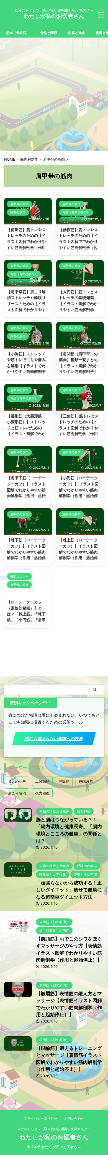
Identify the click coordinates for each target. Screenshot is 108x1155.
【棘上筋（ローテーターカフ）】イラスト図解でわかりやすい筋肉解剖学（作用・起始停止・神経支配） (78, 551)
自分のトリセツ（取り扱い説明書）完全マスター (54, 1129)
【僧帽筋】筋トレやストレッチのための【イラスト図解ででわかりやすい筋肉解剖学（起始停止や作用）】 (78, 241)
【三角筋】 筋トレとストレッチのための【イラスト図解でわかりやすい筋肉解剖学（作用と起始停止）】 (79, 428)
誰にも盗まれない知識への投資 (54, 738)
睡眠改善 (86, 781)
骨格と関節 (48, 33)
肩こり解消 (17, 793)
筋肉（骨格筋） (17, 33)
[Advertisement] (54, 94)
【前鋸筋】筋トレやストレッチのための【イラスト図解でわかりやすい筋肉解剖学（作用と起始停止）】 (26, 241)
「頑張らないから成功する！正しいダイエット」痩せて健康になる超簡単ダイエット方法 (69, 890)
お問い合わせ (74, 1118)
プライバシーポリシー (40, 1118)
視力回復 (42, 793)
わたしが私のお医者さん (54, 16)
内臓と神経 (76, 33)
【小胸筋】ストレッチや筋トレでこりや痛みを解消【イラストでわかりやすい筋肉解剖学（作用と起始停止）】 (26, 365)
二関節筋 (42, 781)
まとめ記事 (17, 781)
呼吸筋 (64, 781)
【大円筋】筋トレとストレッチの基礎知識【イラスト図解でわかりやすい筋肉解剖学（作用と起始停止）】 (78, 303)
